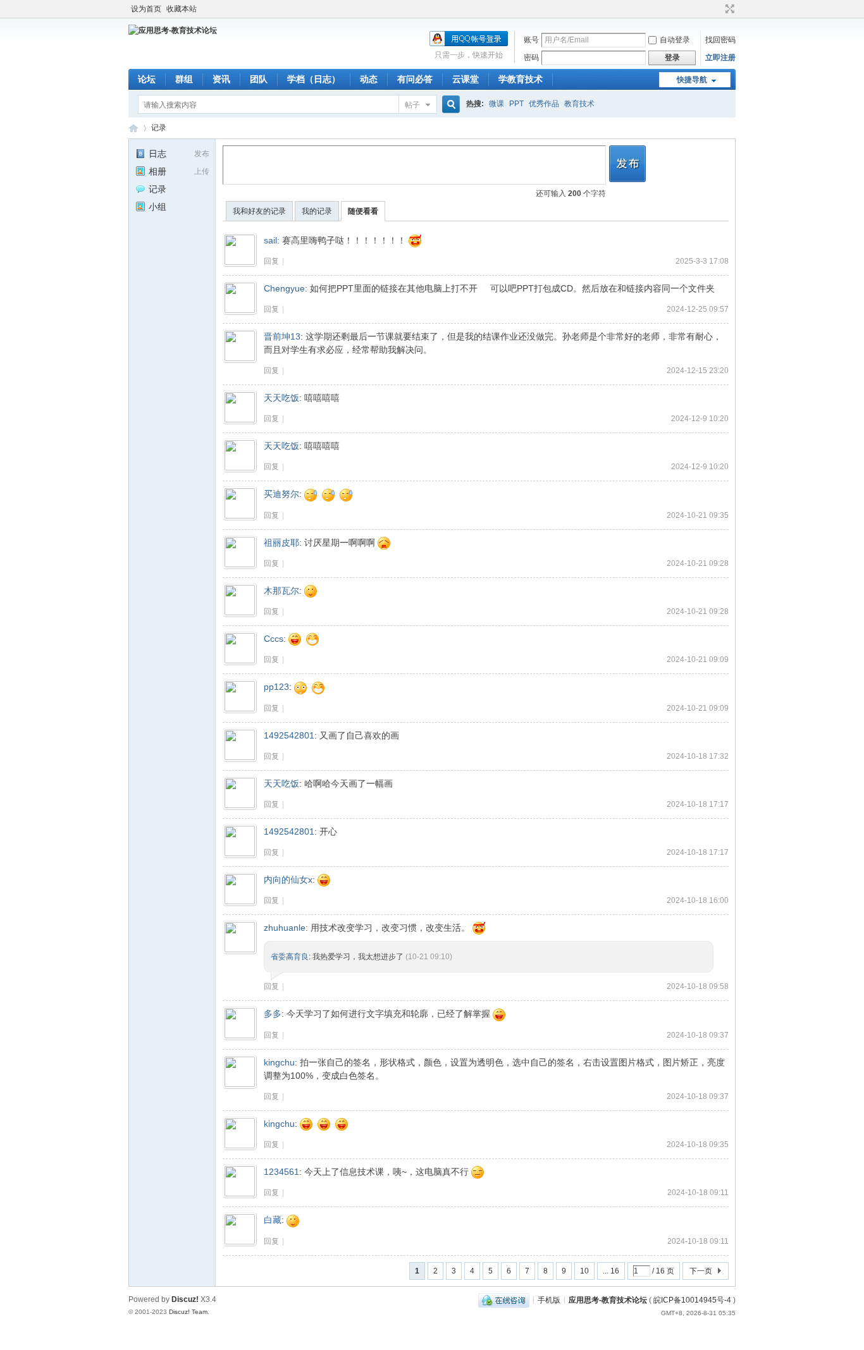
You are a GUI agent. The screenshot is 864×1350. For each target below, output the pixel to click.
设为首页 (146, 8)
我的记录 (317, 211)
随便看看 (363, 211)
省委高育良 (290, 956)
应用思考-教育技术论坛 (133, 128)
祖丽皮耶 (281, 542)
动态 (369, 79)
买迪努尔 (281, 494)
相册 (157, 171)
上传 (201, 171)
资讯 (221, 79)
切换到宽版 (728, 9)
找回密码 (720, 39)
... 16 (611, 1271)
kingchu (279, 1062)
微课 (496, 103)
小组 (157, 207)
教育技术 (579, 103)
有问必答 (415, 79)
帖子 (412, 105)
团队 (259, 79)
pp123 (276, 687)
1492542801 (289, 735)
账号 (531, 39)
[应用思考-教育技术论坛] (172, 30)
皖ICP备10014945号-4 (692, 1299)
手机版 (549, 1299)
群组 (184, 79)
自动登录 (675, 39)
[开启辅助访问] (718, 9)
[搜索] (449, 104)
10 (584, 1271)
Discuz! (185, 1299)
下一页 (700, 1271)
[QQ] (503, 1299)
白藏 (272, 1220)
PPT (516, 103)
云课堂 (465, 79)
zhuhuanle (284, 928)
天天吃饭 (281, 398)
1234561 (281, 1172)
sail (270, 240)
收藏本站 (181, 8)
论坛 (147, 79)
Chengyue (284, 288)
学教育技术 (520, 79)
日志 (157, 154)
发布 (201, 153)
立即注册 (720, 57)
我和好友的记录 (259, 211)
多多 (272, 1014)
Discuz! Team (188, 1311)
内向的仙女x (288, 879)
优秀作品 (544, 103)
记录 (158, 127)
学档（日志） (313, 79)
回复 (271, 261)
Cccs (273, 639)
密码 (531, 57)
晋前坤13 (282, 336)
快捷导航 (692, 79)
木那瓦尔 (281, 591)
